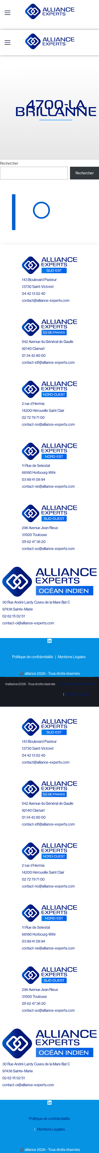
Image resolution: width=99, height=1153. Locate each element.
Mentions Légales (72, 656)
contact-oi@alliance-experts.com (28, 623)
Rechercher (9, 163)
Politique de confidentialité (32, 656)
